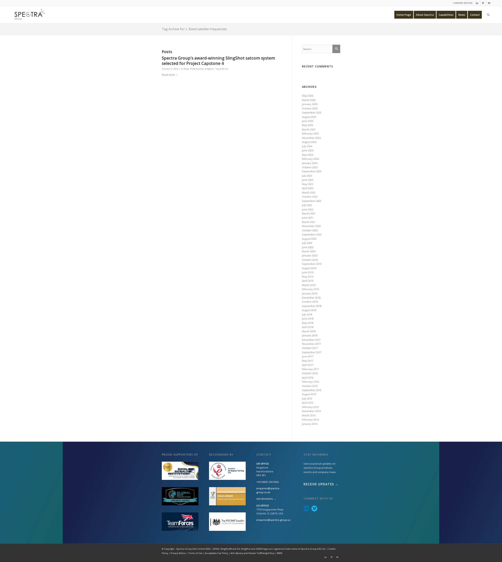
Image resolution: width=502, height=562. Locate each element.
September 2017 (311, 352)
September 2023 (311, 171)
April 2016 (307, 377)
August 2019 (309, 268)
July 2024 (307, 146)
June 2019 (307, 272)
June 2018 (307, 318)
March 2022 (309, 213)
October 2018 (310, 301)
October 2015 (310, 386)
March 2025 (309, 129)
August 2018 (309, 310)
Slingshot (209, 68)
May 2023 (307, 184)
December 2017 (311, 339)
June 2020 (307, 247)
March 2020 (309, 251)
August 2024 (309, 142)
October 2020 (310, 230)
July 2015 (307, 398)
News (186, 68)
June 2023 (307, 180)
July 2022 (307, 205)
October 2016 (310, 373)
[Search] (488, 14)
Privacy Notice (178, 553)
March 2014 (309, 415)
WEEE (279, 553)
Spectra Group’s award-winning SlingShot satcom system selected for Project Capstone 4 (218, 60)
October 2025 (310, 108)
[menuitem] (404, 14)
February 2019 (310, 289)
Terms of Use (195, 553)
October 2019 (310, 259)
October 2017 (310, 348)
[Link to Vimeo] (483, 3)
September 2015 (311, 390)
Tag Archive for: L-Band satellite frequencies (194, 29)
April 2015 (307, 402)
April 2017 (307, 365)
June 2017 (307, 356)
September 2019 (311, 264)
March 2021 (309, 222)
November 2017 (311, 344)
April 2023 (307, 188)
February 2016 (310, 381)
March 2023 (309, 192)
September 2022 (311, 201)
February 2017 (310, 369)
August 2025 (309, 117)
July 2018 (307, 314)
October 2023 (310, 167)
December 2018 (311, 297)
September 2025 (311, 112)
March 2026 (309, 100)
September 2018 (311, 306)
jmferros (223, 68)
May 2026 (307, 95)
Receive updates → (321, 484)
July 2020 (307, 243)
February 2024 (310, 159)
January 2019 (309, 293)
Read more (168, 74)
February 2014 (310, 419)
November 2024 (311, 138)
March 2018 (309, 331)
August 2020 (309, 239)
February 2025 (310, 133)
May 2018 (307, 323)
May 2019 (307, 276)
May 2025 (307, 125)
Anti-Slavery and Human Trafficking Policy (252, 553)
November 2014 (311, 411)
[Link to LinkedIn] (477, 3)
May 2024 (307, 154)
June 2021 (307, 217)
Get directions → (266, 498)
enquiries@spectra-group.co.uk (268, 490)
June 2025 (307, 121)
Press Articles (196, 68)
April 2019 (307, 280)
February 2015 (310, 407)
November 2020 (311, 226)
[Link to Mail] (489, 3)
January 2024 (309, 163)
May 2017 (307, 360)
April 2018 (307, 327)
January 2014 (309, 424)
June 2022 (307, 209)
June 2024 (307, 150)
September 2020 (311, 234)
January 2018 (309, 335)
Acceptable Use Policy (216, 553)
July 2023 (307, 175)
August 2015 (309, 394)
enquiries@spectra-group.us (273, 520)
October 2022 (310, 196)
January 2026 (309, 104)
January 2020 (309, 255)
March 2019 (309, 285)
